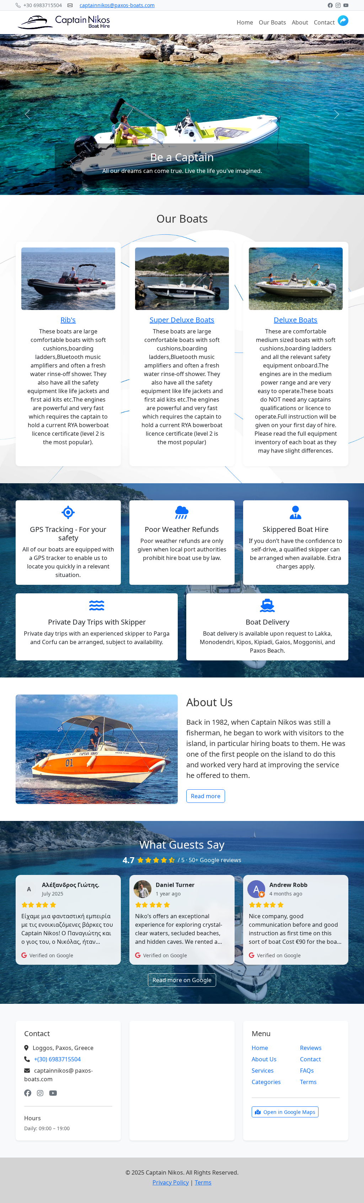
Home (245, 22)
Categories (266, 1082)
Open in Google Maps (289, 1112)
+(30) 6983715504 (57, 1059)
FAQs (307, 1070)
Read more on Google (182, 980)
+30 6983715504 (42, 5)
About (300, 22)
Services (263, 1070)
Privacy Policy (170, 1182)
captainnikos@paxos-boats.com (117, 5)
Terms (308, 1082)
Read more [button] (205, 796)
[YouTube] (345, 5)
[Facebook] (330, 5)
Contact (324, 22)
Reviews (311, 1048)
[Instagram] (338, 5)
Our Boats (272, 22)
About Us (264, 1059)
